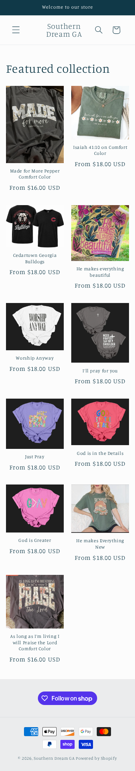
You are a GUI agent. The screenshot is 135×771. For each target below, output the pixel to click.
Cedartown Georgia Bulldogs (35, 258)
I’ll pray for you (100, 371)
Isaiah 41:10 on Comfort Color (100, 150)
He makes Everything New (100, 543)
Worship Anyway (35, 358)
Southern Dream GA (54, 758)
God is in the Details (100, 453)
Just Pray (35, 456)
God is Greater (34, 540)
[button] (15, 30)
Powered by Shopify (96, 758)
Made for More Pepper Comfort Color (35, 174)
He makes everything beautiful (100, 272)
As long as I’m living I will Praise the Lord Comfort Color (35, 642)
